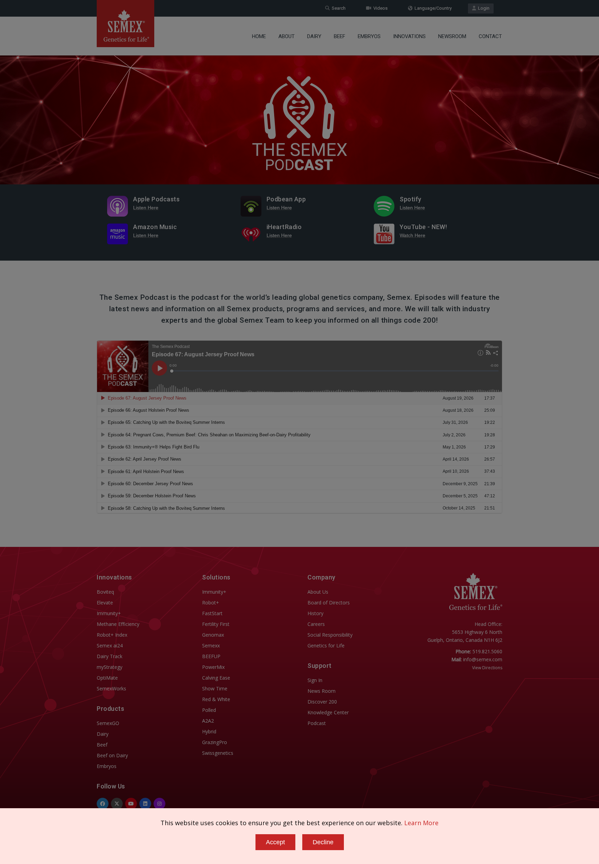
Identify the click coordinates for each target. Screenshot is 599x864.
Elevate (105, 602)
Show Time (214, 688)
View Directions (487, 668)
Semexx (211, 645)
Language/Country (432, 8)
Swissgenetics (217, 753)
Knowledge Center (328, 712)
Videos (379, 8)
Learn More (421, 823)
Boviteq (105, 591)
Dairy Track (109, 656)
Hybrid (209, 731)
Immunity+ (109, 613)
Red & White (216, 699)
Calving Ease (216, 677)
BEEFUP (211, 656)
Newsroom (452, 36)
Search (338, 8)
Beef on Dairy (112, 755)
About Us (317, 591)
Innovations (409, 36)
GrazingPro (214, 742)
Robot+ (210, 602)
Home (259, 36)
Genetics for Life (326, 645)
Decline (323, 842)
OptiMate (107, 677)
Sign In (314, 680)
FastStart (212, 613)
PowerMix (213, 667)
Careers (316, 624)
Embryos (369, 36)
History (315, 613)
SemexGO (108, 723)
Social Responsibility (330, 634)
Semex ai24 (110, 645)
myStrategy (109, 667)
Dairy (314, 36)
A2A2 (208, 720)
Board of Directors (328, 602)
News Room (321, 691)
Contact (490, 36)
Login (482, 8)
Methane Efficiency (118, 624)
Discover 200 (322, 701)
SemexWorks (111, 688)
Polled (209, 710)
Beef (339, 36)
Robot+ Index (112, 634)
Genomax (213, 634)
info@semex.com (482, 659)
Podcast (316, 723)
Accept (275, 842)
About (286, 36)
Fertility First (215, 624)
